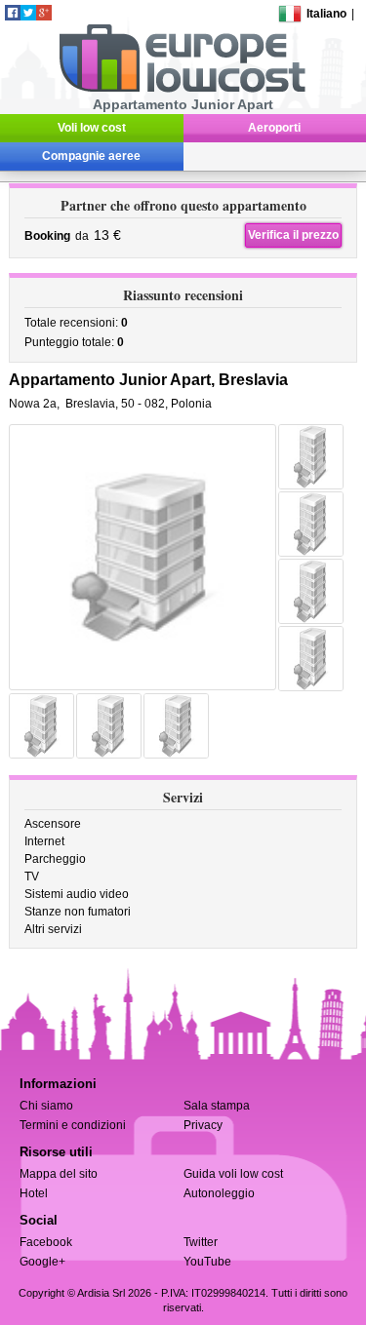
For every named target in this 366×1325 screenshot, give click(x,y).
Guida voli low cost (233, 1174)
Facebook (46, 1242)
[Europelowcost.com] (182, 89)
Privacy (203, 1125)
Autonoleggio (219, 1193)
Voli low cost (92, 128)
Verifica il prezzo (293, 235)
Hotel (34, 1193)
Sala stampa (216, 1105)
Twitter (200, 1242)
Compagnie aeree (91, 156)
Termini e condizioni (73, 1125)
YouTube (207, 1261)
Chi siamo (46, 1105)
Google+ (42, 1261)
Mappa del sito (59, 1174)
